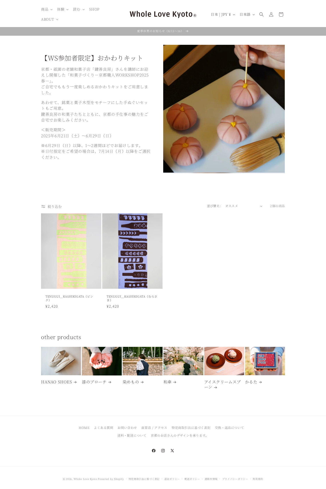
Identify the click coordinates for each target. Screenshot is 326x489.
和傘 (167, 381)
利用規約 (258, 479)
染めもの (131, 381)
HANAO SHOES (56, 381)
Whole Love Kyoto (85, 479)
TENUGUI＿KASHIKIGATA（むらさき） (132, 298)
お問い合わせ (127, 427)
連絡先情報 (211, 479)
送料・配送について (131, 435)
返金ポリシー (172, 479)
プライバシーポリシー (235, 479)
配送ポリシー (192, 479)
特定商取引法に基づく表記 (191, 427)
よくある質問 (103, 427)
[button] (46, 9)
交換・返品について (229, 427)
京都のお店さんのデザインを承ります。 (180, 435)
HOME (84, 427)
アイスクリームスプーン (222, 384)
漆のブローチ (94, 381)
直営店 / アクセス (154, 427)
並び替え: (214, 206)
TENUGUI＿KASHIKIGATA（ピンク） (69, 298)
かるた (251, 381)
